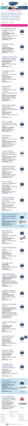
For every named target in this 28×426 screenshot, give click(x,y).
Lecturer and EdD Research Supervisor (8, 152)
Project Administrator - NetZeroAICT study (9, 167)
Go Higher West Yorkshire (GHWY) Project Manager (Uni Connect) (8, 366)
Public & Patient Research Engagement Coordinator (9, 183)
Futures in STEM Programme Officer (8, 351)
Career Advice (3, 418)
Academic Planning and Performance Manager (9, 57)
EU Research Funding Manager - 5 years (9, 29)
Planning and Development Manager (9, 381)
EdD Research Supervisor (6, 136)
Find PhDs (2, 416)
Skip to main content (5, 1)
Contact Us (12, 416)
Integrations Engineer (8, 290)
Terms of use (20, 414)
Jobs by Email (3, 420)
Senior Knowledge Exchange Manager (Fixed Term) (8, 199)
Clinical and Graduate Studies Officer (9, 106)
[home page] (13, 5)
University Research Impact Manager (8, 337)
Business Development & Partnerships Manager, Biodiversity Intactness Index (10, 217)
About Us (12, 414)
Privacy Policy (21, 416)
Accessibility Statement (22, 420)
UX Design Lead (7, 263)
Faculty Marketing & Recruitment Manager (8, 397)
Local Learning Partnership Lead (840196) (7, 232)
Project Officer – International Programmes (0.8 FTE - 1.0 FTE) (9, 88)
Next (17, 411)
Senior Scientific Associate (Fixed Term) (9, 122)
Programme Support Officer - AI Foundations (9, 275)
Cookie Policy (21, 418)
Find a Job (2, 414)
